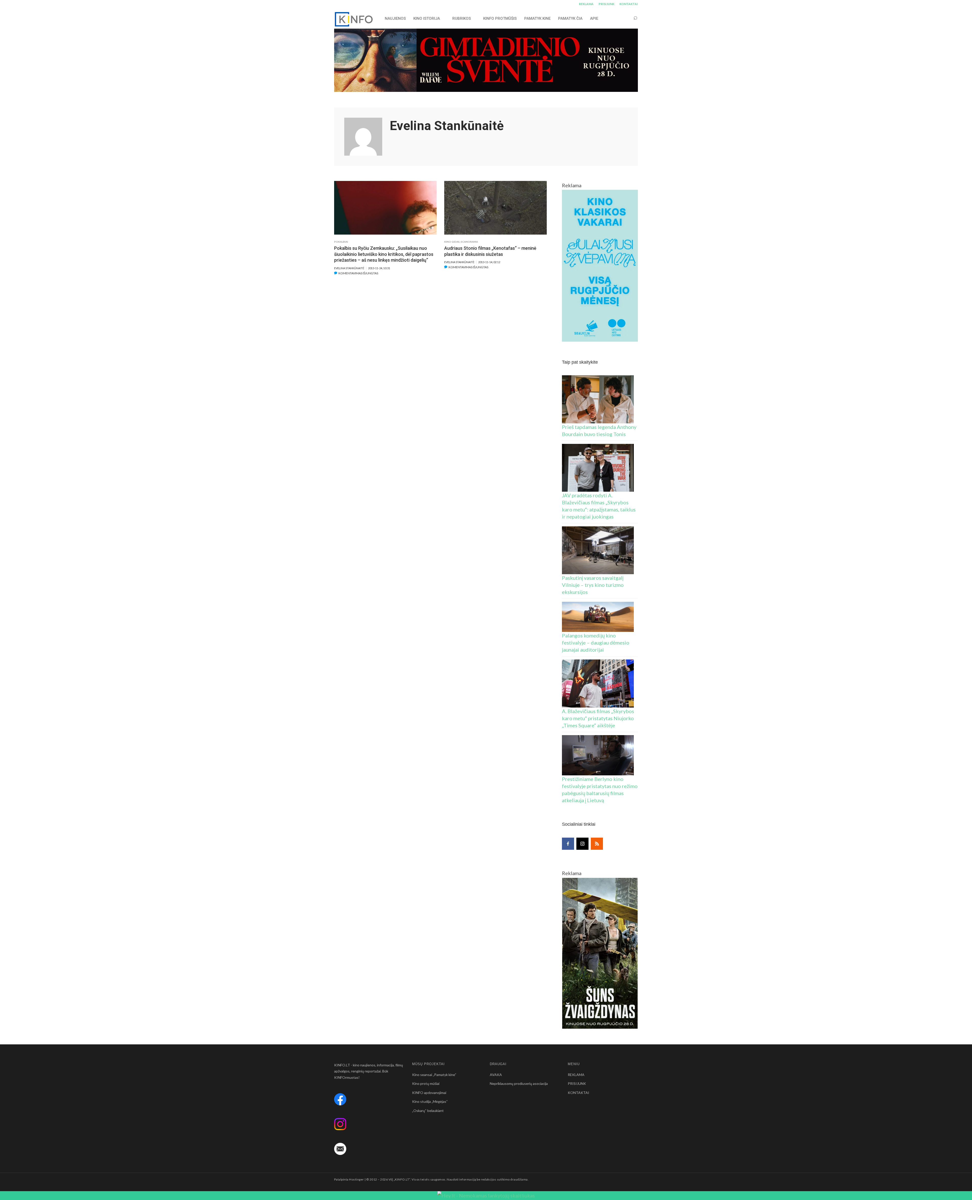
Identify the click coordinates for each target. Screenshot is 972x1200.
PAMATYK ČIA (570, 18)
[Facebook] (568, 844)
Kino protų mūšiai (425, 1083)
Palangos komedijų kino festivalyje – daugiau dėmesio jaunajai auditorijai (595, 642)
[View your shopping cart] (626, 18)
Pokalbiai (341, 241)
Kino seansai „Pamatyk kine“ (434, 1074)
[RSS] (597, 844)
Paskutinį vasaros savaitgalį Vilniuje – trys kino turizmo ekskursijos (593, 585)
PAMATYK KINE (537, 18)
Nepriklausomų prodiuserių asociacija (519, 1083)
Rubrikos (461, 18)
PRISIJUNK (606, 4)
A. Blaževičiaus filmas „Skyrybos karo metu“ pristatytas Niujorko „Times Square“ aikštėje (598, 718)
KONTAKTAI (628, 4)
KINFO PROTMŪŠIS (500, 18)
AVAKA (496, 1074)
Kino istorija (426, 18)
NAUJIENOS (395, 18)
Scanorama (469, 241)
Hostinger (356, 1179)
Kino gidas (452, 241)
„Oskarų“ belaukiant (428, 1110)
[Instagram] (582, 844)
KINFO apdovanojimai (429, 1092)
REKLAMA (586, 4)
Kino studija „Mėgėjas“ (430, 1101)
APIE (594, 18)
